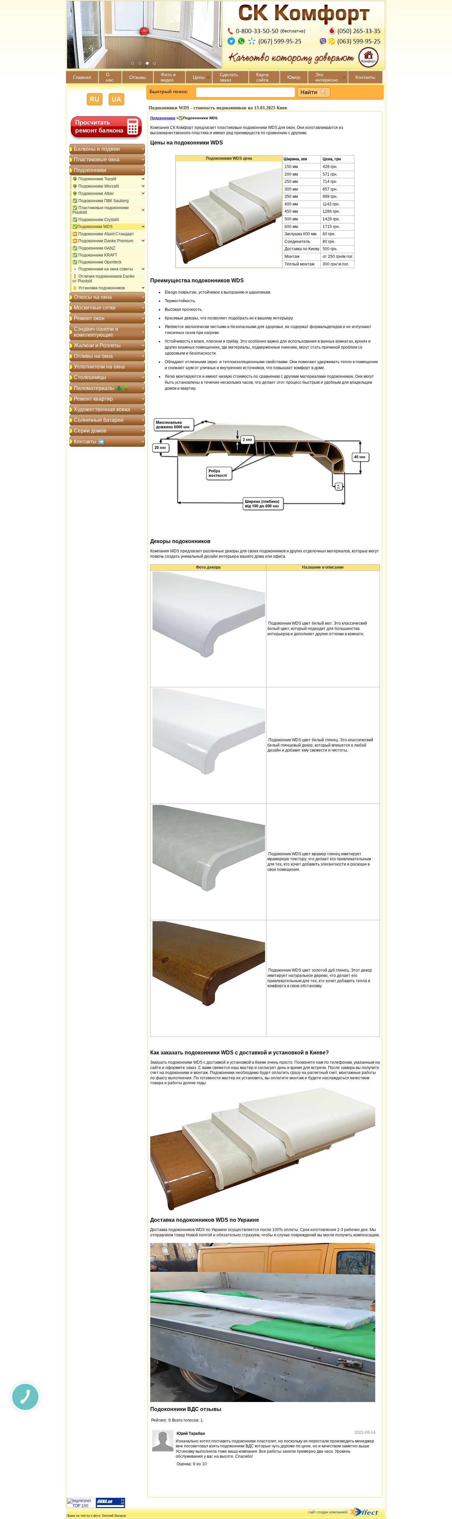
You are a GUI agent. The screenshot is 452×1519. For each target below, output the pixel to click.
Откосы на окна (93, 297)
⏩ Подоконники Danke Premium (102, 241)
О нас (109, 77)
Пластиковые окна (96, 159)
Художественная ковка (102, 409)
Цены (199, 77)
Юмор (293, 77)
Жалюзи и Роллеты (97, 345)
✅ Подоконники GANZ (93, 248)
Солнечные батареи (98, 420)
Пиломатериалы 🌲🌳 (101, 388)
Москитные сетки (94, 307)
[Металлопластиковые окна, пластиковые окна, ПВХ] (110, 1506)
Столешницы (90, 377)
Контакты (365, 77)
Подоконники (90, 170)
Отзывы (137, 77)
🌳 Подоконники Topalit (94, 179)
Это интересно (326, 77)
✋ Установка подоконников (98, 288)
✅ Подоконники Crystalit (95, 219)
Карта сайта (262, 77)
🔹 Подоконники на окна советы (102, 269)
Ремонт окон (89, 318)
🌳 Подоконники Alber (93, 193)
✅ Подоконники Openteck (96, 262)
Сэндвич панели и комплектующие (96, 332)
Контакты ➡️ (89, 441)
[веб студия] (367, 1512)
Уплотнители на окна (99, 366)
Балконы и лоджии (97, 149)
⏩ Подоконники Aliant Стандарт (103, 234)
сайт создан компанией (327, 1512)
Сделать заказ (229, 77)
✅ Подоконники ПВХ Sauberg (100, 200)
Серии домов (90, 430)
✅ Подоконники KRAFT (94, 255)
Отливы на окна (93, 356)
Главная (82, 77)
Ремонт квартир (93, 399)
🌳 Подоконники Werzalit (95, 186)
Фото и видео (168, 77)
